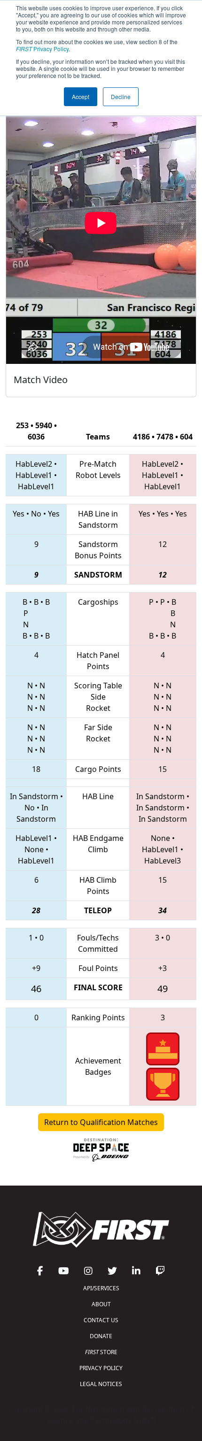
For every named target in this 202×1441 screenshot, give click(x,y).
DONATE (101, 1336)
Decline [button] (121, 96)
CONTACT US (101, 1320)
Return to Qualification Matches (101, 1122)
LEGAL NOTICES (101, 1384)
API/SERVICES (101, 1288)
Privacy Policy (42, 49)
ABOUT (101, 1304)
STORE (101, 1352)
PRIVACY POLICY (101, 1368)
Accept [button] (80, 96)
